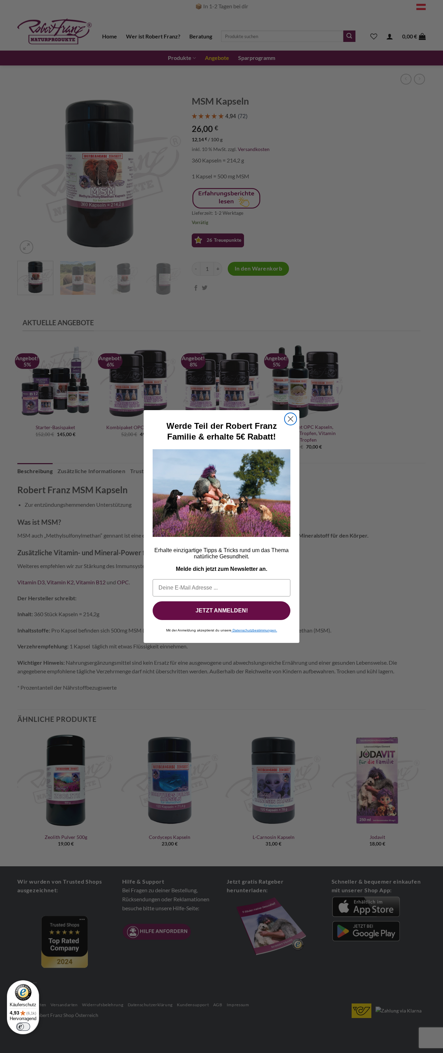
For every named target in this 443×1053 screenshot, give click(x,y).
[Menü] (35, 984)
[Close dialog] (290, 419)
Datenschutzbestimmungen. (254, 630)
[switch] (23, 1027)
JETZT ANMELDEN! (222, 610)
